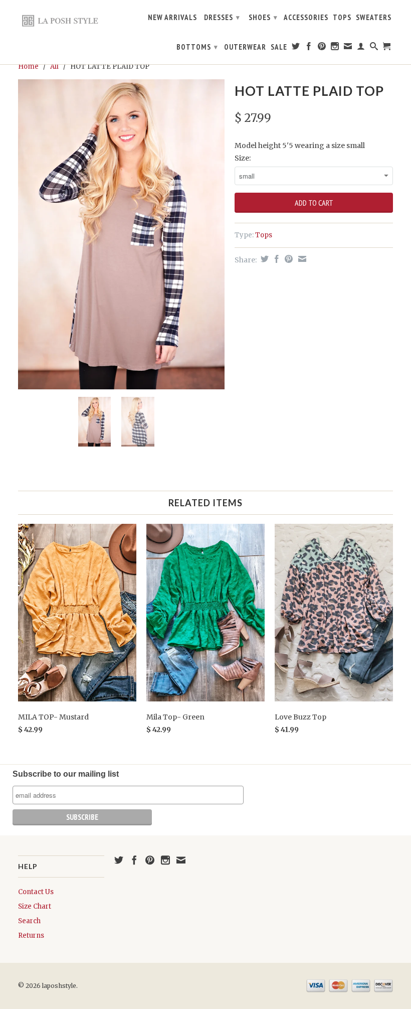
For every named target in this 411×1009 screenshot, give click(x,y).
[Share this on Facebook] (275, 259)
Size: (243, 158)
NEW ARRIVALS (172, 17)
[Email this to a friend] (301, 259)
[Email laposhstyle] (348, 48)
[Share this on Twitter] (263, 259)
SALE (279, 47)
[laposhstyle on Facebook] (309, 48)
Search (29, 921)
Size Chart (34, 906)
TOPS (342, 17)
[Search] (374, 48)
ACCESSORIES (306, 17)
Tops (263, 235)
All (54, 66)
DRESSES (222, 17)
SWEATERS (373, 17)
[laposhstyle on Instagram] (335, 48)
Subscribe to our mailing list (66, 774)
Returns (31, 935)
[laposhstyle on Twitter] (296, 48)
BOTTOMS (197, 47)
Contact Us (36, 892)
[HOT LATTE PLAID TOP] (121, 234)
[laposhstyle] (61, 20)
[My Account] (361, 48)
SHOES (263, 17)
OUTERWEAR (245, 47)
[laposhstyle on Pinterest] (322, 48)
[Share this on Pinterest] (287, 259)
